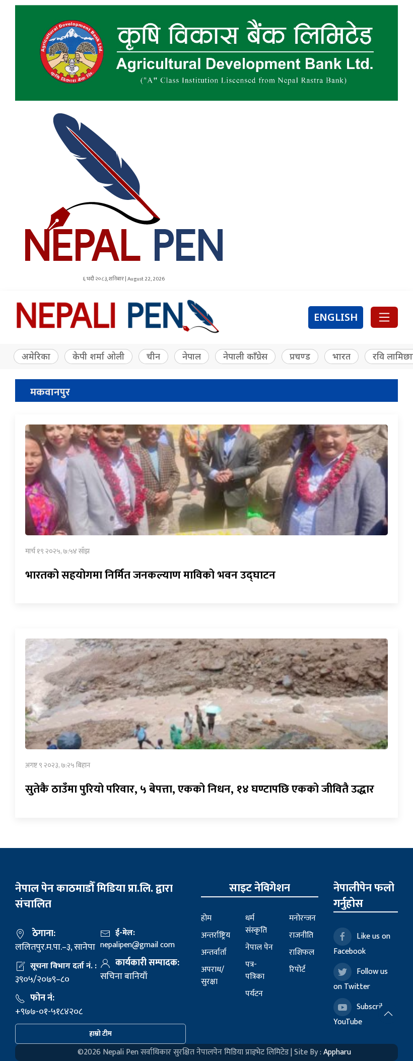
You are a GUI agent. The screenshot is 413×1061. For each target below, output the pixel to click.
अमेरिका (36, 356)
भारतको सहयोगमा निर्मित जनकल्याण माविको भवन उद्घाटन (150, 575)
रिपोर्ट (297, 969)
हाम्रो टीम (100, 1033)
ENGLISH (336, 317)
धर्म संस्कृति (256, 924)
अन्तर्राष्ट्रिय (215, 935)
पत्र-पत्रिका (254, 970)
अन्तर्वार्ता (214, 952)
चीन (153, 356)
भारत (341, 356)
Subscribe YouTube (361, 1014)
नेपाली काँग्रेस (245, 356)
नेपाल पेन (259, 947)
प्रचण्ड (300, 356)
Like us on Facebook (361, 944)
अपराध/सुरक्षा (212, 975)
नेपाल (191, 356)
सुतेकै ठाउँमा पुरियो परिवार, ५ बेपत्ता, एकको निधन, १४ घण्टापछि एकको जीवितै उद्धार (199, 789)
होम (206, 918)
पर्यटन (254, 994)
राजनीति (301, 935)
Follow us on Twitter (360, 979)
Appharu (337, 1052)
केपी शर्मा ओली (98, 356)
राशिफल (301, 952)
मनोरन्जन (302, 918)
